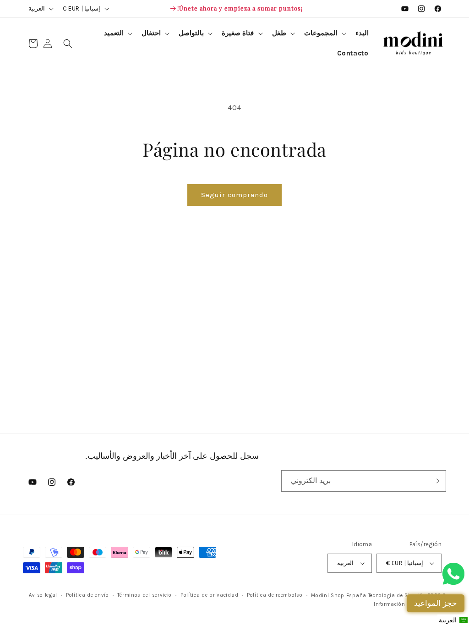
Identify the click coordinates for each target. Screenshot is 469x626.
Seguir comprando (234, 195)
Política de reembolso (275, 595)
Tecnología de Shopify (396, 596)
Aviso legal (43, 595)
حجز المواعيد (435, 603)
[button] (324, 33)
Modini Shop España (338, 596)
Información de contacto (405, 604)
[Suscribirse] (435, 481)
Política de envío (87, 595)
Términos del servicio (144, 595)
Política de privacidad (209, 595)
